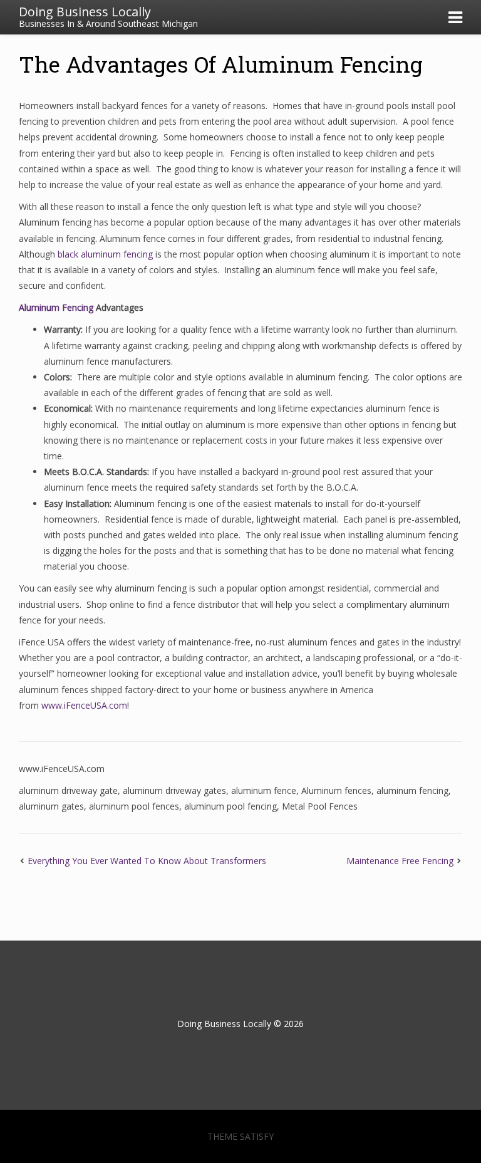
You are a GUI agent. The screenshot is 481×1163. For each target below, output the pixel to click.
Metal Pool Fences (320, 806)
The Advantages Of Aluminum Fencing (221, 64)
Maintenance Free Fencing (399, 861)
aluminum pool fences (134, 806)
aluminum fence (263, 790)
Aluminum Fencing (56, 307)
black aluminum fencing (105, 254)
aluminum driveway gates (174, 790)
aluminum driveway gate (68, 790)
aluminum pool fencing (230, 806)
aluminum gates (51, 806)
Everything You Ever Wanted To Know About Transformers (147, 861)
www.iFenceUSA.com (84, 705)
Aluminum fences (336, 790)
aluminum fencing (412, 790)
